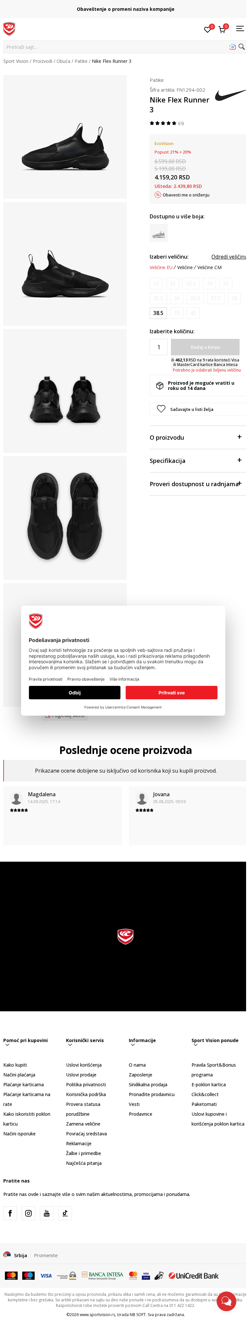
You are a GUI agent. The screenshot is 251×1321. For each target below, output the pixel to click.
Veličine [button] (185, 267)
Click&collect (205, 1094)
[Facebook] (10, 1213)
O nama (137, 1065)
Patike (81, 61)
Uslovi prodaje (81, 1075)
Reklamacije (79, 1143)
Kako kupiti (15, 1065)
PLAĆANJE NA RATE (125, 6)
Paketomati (204, 1104)
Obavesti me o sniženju (186, 195)
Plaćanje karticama (23, 1084)
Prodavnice (140, 1114)
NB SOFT (138, 1314)
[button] (125, 46)
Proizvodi (42, 61)
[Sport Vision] (9, 28)
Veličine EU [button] (161, 267)
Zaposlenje (140, 1075)
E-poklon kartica (209, 1084)
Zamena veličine (83, 1124)
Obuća (63, 61)
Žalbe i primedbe (83, 1153)
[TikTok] (65, 1213)
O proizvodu (167, 437)
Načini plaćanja (19, 1075)
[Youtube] (46, 1213)
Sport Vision (15, 61)
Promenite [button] (46, 1255)
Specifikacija (168, 461)
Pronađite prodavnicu (152, 1094)
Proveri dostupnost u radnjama (194, 484)
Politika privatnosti (86, 1084)
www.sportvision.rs (97, 1314)
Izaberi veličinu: (169, 257)
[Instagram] (28, 1213)
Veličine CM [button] (209, 267)
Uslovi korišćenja (84, 1065)
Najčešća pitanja (84, 1163)
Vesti (134, 1104)
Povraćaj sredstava (86, 1133)
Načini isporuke (19, 1133)
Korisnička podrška (86, 1094)
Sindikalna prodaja (148, 1084)
